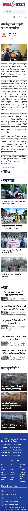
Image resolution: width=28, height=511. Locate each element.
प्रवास (2, 480)
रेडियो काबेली (12, 33)
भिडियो (21, 479)
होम (2, 464)
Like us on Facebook (10, 491)
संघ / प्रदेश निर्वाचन (22, 475)
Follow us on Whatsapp (11, 504)
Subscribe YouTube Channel (13, 498)
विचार (11, 469)
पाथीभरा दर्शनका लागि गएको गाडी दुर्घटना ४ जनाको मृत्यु (12, 387)
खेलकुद (21, 467)
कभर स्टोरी (3, 474)
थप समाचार (7, 180)
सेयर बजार (22, 481)
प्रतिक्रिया (6, 172)
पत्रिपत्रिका (3, 477)
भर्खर (4, 287)
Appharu (23, 509)
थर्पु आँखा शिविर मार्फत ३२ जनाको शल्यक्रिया (11, 426)
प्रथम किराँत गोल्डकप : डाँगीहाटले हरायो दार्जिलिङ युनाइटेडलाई (11, 405)
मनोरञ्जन (12, 474)
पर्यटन (11, 464)
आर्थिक (2, 472)
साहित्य (12, 477)
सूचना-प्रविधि (23, 464)
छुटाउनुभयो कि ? (10, 368)
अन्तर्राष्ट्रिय (3, 469)
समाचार (3, 467)
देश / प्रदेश (22, 469)
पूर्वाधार (12, 467)
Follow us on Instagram (11, 501)
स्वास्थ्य (12, 472)
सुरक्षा (11, 480)
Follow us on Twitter (10, 494)
